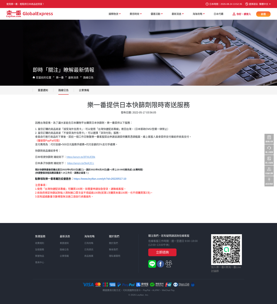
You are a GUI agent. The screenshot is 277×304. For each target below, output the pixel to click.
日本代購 (218, 14)
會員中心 (39, 262)
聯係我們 (113, 249)
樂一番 (60, 77)
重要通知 (43, 90)
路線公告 (88, 77)
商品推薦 (88, 256)
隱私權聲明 (114, 256)
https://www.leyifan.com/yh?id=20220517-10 (100, 178)
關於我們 (113, 243)
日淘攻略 (88, 243)
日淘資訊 (88, 249)
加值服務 (39, 249)
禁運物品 (39, 256)
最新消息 (73, 77)
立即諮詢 (162, 252)
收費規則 (39, 243)
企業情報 (84, 90)
